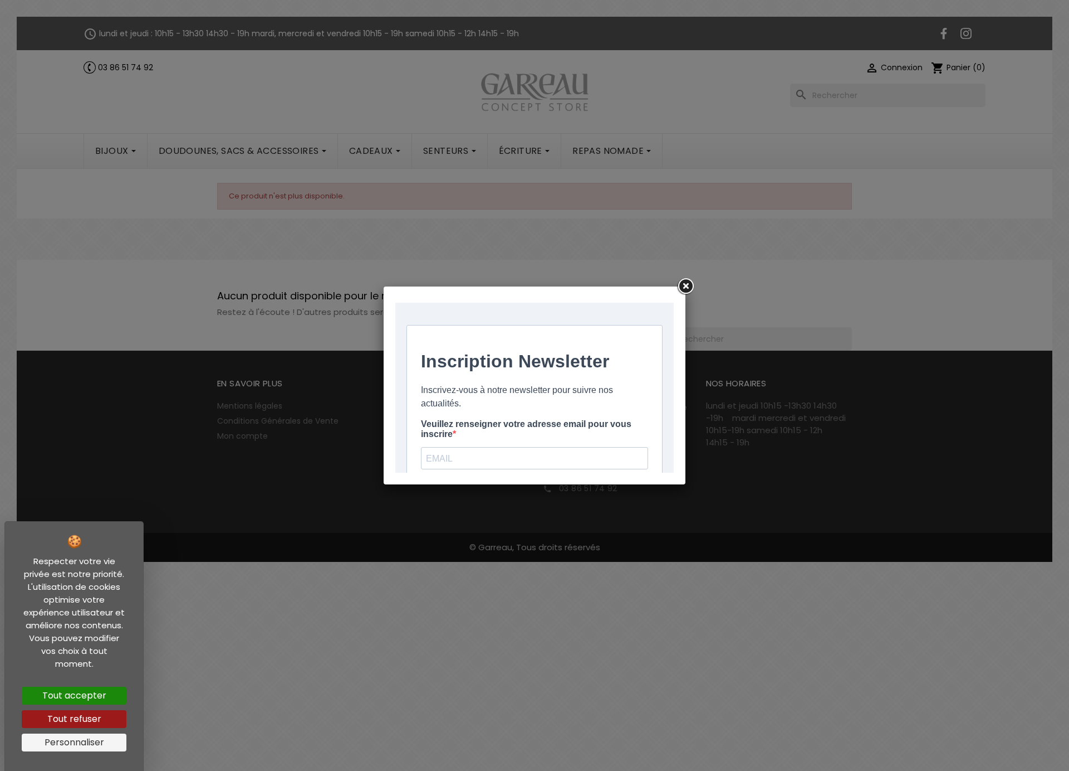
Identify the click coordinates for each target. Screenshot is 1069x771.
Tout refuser (74, 718)
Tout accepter (74, 695)
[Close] (685, 287)
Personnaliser (74, 742)
